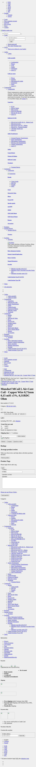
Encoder (10, 347)
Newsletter (7, 652)
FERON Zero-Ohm (16, 558)
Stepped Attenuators (13, 345)
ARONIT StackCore (17, 128)
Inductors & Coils (12, 302)
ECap (12, 106)
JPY (9, 11)
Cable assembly (12, 296)
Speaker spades (12, 323)
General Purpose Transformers (19, 138)
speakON (10, 324)
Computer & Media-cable (18, 513)
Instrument (14, 68)
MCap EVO (14, 109)
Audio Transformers (13, 304)
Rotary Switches (12, 344)
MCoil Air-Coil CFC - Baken (19, 125)
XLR (12, 65)
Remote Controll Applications (16, 342)
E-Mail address (6, 734)
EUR (9, 2)
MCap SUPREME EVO (18, 539)
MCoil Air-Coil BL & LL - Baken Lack (22, 122)
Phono (13, 64)
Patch (12, 84)
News (5, 26)
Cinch (9, 317)
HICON (13, 183)
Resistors (6, 227)
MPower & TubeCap (17, 537)
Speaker (13, 79)
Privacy (6, 641)
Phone (9, 320)
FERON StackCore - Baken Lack (20, 555)
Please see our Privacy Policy (9, 492)
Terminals (10, 312)
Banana (10, 331)
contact (24, 98)
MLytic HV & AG (16, 113)
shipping (18, 421)
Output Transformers (17, 144)
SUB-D (10, 326)
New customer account (10, 21)
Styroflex (13, 540)
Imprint (6, 655)
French (10, 16)
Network (13, 524)
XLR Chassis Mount (13, 329)
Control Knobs (12, 307)
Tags (5, 646)
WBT (12, 186)
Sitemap (6, 649)
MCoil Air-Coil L (16, 124)
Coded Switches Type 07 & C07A (17, 348)
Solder (9, 305)
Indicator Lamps (12, 310)
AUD (9, 7)
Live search (7, 644)
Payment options (8, 647)
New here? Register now (14, 46)
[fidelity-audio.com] (6, 30)
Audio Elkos (14, 544)
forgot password (12, 44)
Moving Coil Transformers (18, 143)
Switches (6, 238)
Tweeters (10, 337)
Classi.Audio (14, 181)
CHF (9, 10)
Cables (6, 52)
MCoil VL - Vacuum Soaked (19, 127)
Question (4, 476)
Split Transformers (16, 572)
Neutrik (13, 184)
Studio (13, 67)
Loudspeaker (14, 62)
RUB (9, 8)
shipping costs (25, 758)
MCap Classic (15, 108)
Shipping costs (8, 651)
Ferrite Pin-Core (15, 561)
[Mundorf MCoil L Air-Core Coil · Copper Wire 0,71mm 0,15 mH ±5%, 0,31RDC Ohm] (18, 383)
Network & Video (13, 318)
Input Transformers (16, 139)
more (13, 70)
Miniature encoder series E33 (19, 273)
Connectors (7, 169)
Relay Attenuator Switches (15, 340)
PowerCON (11, 321)
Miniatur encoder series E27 (19, 269)
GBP (9, 5)
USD (9, 4)
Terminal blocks (15, 167)
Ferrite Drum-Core (16, 559)
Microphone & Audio (17, 81)
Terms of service (8, 643)
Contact (6, 27)
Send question (5, 495)
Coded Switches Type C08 (15, 350)
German (10, 15)
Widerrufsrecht (8, 654)
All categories (8, 287)
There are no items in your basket (17, 49)
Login (6, 19)
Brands (10, 315)
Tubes (6, 284)
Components (7, 87)
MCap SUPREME (16, 111)
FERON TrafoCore (16, 556)
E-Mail (4, 471)
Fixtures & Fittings (13, 309)
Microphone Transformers (18, 141)
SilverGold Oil (15, 542)
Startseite (6, 22)
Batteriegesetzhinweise (10, 657)
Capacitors (11, 301)
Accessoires (11, 332)
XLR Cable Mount (13, 328)
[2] (5, 438)
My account (7, 24)
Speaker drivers (8, 228)
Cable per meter (12, 297)
